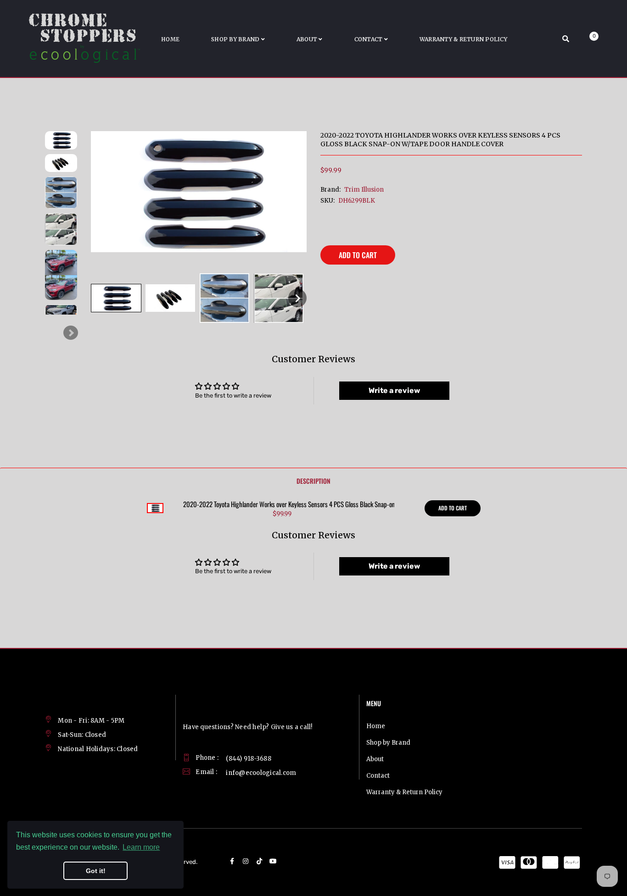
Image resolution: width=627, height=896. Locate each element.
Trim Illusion (364, 190)
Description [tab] (313, 481)
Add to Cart (358, 254)
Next (70, 333)
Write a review (394, 390)
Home (375, 726)
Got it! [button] (96, 870)
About (375, 759)
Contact (378, 776)
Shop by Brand (388, 743)
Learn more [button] (141, 847)
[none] (116, 298)
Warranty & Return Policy (404, 792)
